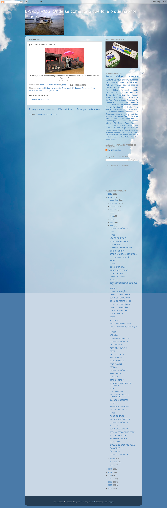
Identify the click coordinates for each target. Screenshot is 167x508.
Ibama (126, 114)
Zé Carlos (118, 123)
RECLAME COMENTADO (119, 438)
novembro (114, 203)
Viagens (122, 98)
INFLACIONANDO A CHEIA (120, 323)
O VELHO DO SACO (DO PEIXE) (122, 445)
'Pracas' (117, 85)
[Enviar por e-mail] (76, 85)
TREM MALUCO (116, 364)
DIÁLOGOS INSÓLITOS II (120, 419)
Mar (119, 79)
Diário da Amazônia (115, 95)
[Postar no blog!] (78, 85)
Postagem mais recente (41, 109)
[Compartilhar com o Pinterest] (85, 85)
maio (112, 222)
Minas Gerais (112, 97)
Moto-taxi (134, 114)
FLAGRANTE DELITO (118, 311)
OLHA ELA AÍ (115, 442)
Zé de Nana (124, 118)
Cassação (109, 128)
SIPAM (136, 125)
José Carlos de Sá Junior (49, 85)
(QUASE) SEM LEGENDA (119, 406)
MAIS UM (113, 288)
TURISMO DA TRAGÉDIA (119, 338)
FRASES (113, 332)
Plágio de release (111, 139)
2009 (110, 482)
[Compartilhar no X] (80, 85)
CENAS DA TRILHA (117, 277)
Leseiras (126, 80)
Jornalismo (131, 100)
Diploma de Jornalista (114, 116)
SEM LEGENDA (116, 357)
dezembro (114, 200)
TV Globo (119, 102)
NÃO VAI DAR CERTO (118, 410)
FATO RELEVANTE (117, 354)
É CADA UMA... (116, 451)
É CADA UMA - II (116, 448)
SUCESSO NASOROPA (119, 241)
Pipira (117, 92)
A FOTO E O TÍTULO (118, 238)
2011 (110, 475)
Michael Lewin (111, 118)
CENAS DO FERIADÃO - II (120, 304)
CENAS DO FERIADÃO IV (120, 298)
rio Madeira (119, 87)
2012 (110, 472)
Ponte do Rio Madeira (121, 105)
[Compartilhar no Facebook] (83, 85)
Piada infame (132, 107)
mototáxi (114, 130)
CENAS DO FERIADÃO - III (120, 301)
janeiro (113, 465)
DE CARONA (115, 244)
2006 (110, 488)
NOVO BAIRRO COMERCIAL (121, 248)
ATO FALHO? (115, 320)
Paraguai (117, 125)
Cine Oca (134, 137)
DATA (112, 232)
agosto (113, 213)
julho (112, 216)
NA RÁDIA (113, 335)
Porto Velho (54, 91)
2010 (110, 479)
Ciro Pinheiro (127, 125)
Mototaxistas (115, 135)
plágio (116, 137)
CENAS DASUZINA (117, 267)
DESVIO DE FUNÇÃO (118, 291)
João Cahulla (111, 109)
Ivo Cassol (132, 95)
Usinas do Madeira (130, 121)
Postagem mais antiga (88, 109)
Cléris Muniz (66, 88)
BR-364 (123, 107)
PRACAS (113, 367)
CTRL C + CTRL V (117, 251)
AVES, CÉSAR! (115, 374)
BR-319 (108, 123)
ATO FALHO (114, 426)
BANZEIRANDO (114, 150)
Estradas (109, 125)
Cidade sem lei (130, 92)
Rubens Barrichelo (126, 135)
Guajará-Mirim (132, 98)
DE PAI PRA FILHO (117, 361)
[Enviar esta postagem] (71, 85)
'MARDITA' (114, 280)
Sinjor (136, 116)
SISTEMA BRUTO (116, 345)
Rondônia (126, 85)
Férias (108, 90)
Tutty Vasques (131, 123)
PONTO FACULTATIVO (119, 348)
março (113, 459)
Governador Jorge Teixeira (122, 128)
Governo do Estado (125, 109)
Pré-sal (110, 132)
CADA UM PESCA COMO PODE (122, 432)
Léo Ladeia (132, 87)
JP (112, 85)
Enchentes (76, 88)
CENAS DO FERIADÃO (119, 307)
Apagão (119, 121)
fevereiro (113, 462)
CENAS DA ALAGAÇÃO (119, 429)
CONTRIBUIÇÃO (116, 392)
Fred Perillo (128, 116)
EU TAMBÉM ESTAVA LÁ (119, 257)
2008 (110, 485)
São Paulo (109, 100)
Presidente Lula (131, 112)
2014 (110, 197)
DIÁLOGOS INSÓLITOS (119, 228)
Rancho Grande (120, 100)
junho (112, 219)
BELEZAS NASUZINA (118, 435)
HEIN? (112, 261)
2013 (110, 469)
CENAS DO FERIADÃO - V (120, 295)
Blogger (110, 502)
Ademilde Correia (46, 88)
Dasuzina (116, 107)
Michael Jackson (124, 137)
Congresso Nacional (114, 114)
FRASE (112, 235)
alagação (57, 88)
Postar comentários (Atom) (46, 114)
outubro (113, 206)
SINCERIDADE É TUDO (119, 270)
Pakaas (121, 112)
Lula (126, 102)
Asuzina (114, 82)
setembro (114, 210)
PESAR (112, 317)
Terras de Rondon (120, 132)
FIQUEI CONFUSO (117, 416)
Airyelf (92, 502)
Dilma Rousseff (120, 90)
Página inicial (65, 109)
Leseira (46, 91)
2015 (110, 194)
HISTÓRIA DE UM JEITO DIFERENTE (119, 396)
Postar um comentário (40, 100)
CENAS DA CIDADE (117, 273)
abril (112, 226)
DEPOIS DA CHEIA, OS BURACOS (123, 254)
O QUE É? (114, 377)
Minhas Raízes (123, 130)
